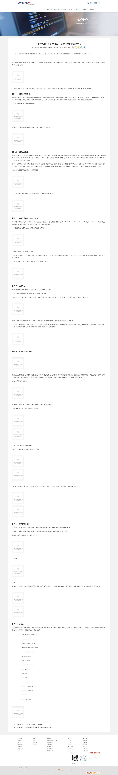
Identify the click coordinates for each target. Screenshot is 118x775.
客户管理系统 (50, 748)
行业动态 (35, 744)
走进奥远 (20, 738)
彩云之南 (85, 748)
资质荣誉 (20, 744)
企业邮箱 (26, 767)
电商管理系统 (50, 742)
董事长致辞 (20, 748)
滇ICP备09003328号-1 (53, 770)
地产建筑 (69, 750)
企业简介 (20, 740)
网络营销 (85, 744)
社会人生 (85, 746)
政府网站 (69, 744)
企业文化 (20, 750)
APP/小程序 (70, 746)
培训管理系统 (50, 746)
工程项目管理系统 (50, 750)
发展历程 (20, 746)
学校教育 (69, 748)
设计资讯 (85, 742)
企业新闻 (35, 742)
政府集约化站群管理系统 (52, 740)
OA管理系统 (49, 744)
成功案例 (69, 738)
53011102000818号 (68, 770)
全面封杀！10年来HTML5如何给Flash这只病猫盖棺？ (30, 724)
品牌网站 (69, 742)
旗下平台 (20, 742)
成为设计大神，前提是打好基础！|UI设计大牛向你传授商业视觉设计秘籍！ (35, 727)
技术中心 (85, 738)
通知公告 (35, 740)
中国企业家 (85, 750)
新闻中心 (35, 738)
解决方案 (49, 738)
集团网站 (69, 740)
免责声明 (20, 767)
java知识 (85, 740)
